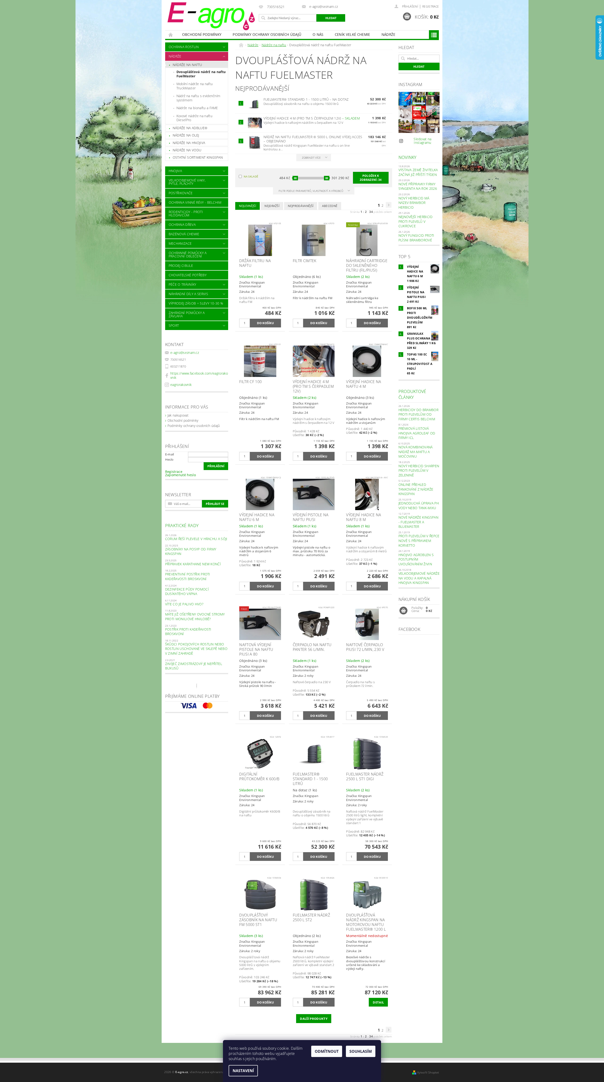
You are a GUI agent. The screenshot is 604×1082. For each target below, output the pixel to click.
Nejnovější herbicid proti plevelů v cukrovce (415, 221)
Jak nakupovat (178, 415)
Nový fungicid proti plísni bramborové (416, 237)
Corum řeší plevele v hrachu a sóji (196, 539)
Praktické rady (182, 525)
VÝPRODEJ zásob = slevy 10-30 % (196, 303)
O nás (318, 34)
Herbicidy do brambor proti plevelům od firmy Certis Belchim (418, 414)
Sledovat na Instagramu (423, 141)
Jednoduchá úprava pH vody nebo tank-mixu (418, 505)
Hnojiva (175, 171)
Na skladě (251, 176)
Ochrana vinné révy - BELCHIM (195, 202)
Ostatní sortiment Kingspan (198, 157)
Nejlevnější (247, 206)
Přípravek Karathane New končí (193, 564)
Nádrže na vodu (187, 150)
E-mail (169, 454)
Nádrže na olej (186, 135)
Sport (174, 325)
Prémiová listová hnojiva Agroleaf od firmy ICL (416, 433)
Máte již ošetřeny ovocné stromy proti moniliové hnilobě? (195, 616)
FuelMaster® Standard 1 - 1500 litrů (306, 99)
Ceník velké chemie (352, 34)
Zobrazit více (311, 157)
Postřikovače (181, 193)
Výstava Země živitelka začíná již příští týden (418, 172)
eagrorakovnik (181, 384)
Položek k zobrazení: (371, 178)
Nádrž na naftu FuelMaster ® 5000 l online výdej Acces (313, 139)
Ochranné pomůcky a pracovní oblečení (188, 254)
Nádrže (388, 34)
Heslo (169, 459)
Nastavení (243, 1070)
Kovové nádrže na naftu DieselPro (194, 118)
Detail (378, 1002)
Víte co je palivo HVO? (184, 604)
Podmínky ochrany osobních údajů (267, 34)
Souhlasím (360, 1051)
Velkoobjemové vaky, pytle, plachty (187, 182)
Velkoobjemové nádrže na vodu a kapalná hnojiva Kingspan (419, 578)
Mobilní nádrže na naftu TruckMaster (194, 86)
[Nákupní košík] (403, 611)
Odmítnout (327, 1051)
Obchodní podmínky (201, 34)
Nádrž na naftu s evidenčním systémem (198, 98)
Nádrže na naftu (187, 64)
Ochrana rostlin (184, 47)
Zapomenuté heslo (180, 475)
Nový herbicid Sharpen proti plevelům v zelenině (418, 470)
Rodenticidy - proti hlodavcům (186, 213)
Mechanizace (180, 243)
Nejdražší (271, 206)
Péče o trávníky (182, 284)
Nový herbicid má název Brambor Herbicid (413, 203)
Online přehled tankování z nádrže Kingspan (415, 489)
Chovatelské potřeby (187, 275)
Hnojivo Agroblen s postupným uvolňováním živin (416, 559)
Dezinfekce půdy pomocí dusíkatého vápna (187, 591)
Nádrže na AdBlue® (190, 128)
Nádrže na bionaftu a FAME (197, 108)
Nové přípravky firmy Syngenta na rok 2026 (417, 186)
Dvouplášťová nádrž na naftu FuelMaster (201, 74)
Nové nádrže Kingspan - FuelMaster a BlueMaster (418, 522)
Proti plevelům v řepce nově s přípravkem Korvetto (419, 540)
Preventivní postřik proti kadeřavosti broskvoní (187, 576)
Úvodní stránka (170, 34)
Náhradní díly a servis (188, 294)
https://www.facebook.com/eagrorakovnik (199, 375)
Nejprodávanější (300, 206)
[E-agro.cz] (211, 16)
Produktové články (412, 394)
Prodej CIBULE (181, 265)
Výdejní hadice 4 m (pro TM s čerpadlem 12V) (312, 118)
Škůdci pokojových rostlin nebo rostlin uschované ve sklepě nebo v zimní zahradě (196, 649)
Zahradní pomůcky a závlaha (187, 314)
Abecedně (330, 206)
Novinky (407, 157)
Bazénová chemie (184, 234)
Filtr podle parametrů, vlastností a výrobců (311, 191)
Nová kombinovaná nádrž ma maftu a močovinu (415, 451)
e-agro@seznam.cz (184, 352)
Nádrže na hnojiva (189, 142)
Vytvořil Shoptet (428, 1072)
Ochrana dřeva (182, 224)
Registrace (430, 6)
